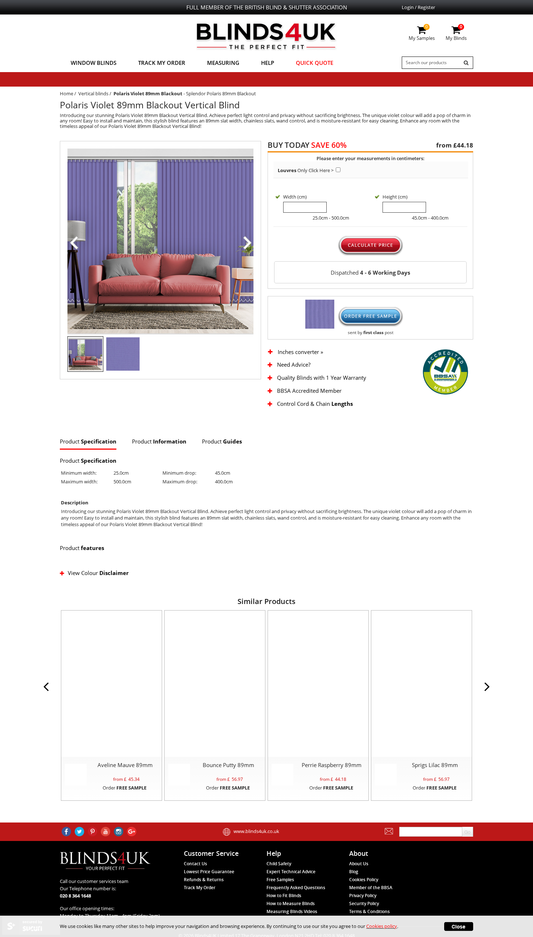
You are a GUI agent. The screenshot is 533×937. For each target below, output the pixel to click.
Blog (353, 872)
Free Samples (280, 879)
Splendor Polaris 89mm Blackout (221, 93)
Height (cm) (395, 196)
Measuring (223, 62)
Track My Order (161, 62)
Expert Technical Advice (290, 872)
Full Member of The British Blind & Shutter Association (266, 7)
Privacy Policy (362, 895)
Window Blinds (93, 62)
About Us (358, 864)
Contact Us (195, 864)
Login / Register (418, 7)
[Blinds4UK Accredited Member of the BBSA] (445, 371)
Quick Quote (314, 62)
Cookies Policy (363, 879)
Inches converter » (300, 352)
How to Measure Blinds (290, 903)
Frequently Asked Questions (295, 887)
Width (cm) (295, 196)
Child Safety (278, 864)
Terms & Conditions (369, 911)
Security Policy (364, 903)
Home (66, 93)
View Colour (98, 572)
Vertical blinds (93, 93)
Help (267, 62)
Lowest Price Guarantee (209, 872)
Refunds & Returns (204, 879)
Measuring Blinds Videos (291, 911)
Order (124, 787)
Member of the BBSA (370, 887)
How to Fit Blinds (283, 895)
